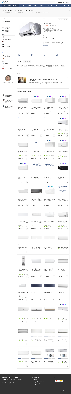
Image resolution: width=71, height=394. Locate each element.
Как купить (17, 377)
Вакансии (20, 379)
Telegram (5, 383)
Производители (5, 379)
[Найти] (53, 2)
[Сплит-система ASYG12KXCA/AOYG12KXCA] (30, 29)
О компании (4, 377)
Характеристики (27, 61)
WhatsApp (11, 383)
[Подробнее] (67, 78)
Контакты (13, 379)
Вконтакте (3, 383)
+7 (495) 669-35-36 (60, 2)
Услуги (10, 377)
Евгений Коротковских (8, 83)
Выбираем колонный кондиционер (8, 96)
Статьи (3, 91)
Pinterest (16, 383)
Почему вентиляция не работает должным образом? (9, 101)
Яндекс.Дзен (13, 383)
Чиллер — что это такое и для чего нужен (9, 107)
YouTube (8, 383)
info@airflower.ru (35, 379)
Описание (19, 61)
